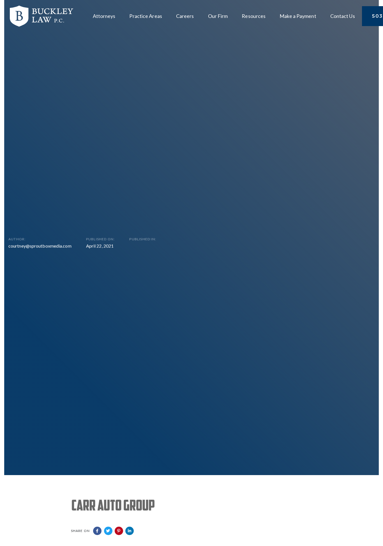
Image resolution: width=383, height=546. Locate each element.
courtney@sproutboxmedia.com (39, 245)
